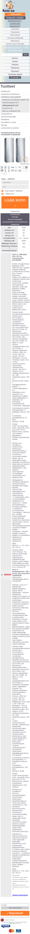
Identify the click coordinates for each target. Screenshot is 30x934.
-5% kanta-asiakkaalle (15, 38)
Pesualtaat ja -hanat (8, 122)
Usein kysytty (15, 35)
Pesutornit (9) (7, 108)
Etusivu (15, 58)
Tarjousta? (15, 71)
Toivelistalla (15, 77)
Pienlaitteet (5, 119)
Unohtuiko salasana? (15, 24)
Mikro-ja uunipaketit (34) (11, 111)
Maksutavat (15, 41)
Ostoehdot (15, 29)
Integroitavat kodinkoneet (10, 94)
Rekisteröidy (14, 21)
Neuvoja (4, 125)
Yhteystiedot (15, 32)
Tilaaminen (15, 68)
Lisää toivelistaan (7, 182)
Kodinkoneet (5, 91)
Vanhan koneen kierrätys (15, 44)
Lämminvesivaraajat (8, 117)
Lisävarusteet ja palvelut (10, 128)
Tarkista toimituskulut (20, 895)
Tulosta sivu (9, 194)
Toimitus (15, 65)
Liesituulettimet (6, 114)
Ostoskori (16, 14)
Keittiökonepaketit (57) (10, 102)
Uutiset (15, 61)
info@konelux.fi (12, 922)
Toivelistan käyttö (15, 74)
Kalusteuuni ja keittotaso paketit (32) (15, 100)
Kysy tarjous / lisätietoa (13, 191)
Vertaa (4, 186)
